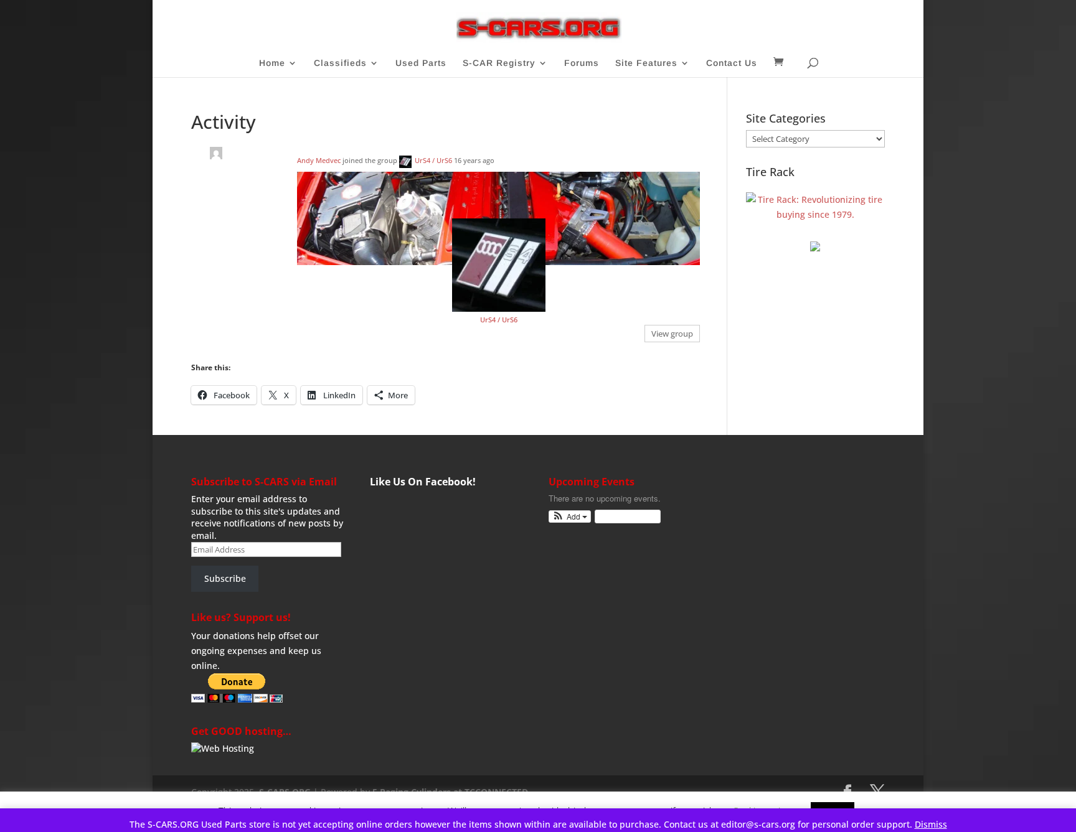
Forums (581, 63)
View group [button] (672, 333)
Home (272, 63)
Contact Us (731, 63)
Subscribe (225, 578)
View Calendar (624, 516)
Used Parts (420, 63)
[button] (570, 517)
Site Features (646, 63)
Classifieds (340, 63)
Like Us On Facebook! (423, 481)
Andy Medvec (319, 160)
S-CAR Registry (499, 63)
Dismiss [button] (931, 824)
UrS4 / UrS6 (433, 160)
